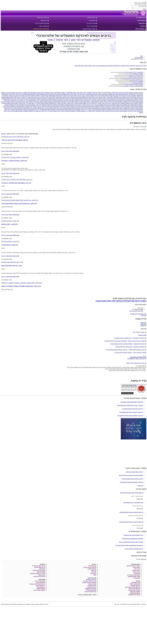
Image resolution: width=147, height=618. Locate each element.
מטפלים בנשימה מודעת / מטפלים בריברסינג (131, 106)
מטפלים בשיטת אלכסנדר (119, 97)
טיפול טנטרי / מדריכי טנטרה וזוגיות (134, 72)
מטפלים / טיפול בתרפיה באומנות (119, 108)
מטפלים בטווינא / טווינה (88, 95)
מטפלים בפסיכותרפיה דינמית (135, 102)
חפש (144, 9)
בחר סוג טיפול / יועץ (138, 65)
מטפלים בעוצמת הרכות (123, 103)
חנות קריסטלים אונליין (7, 604)
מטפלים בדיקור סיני (131, 95)
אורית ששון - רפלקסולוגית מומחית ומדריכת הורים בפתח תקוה (130, 415)
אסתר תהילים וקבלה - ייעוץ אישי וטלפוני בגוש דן (133, 502)
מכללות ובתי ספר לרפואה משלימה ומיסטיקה (73, 108)
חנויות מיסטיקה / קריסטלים (136, 75)
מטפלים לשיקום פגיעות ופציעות (90, 106)
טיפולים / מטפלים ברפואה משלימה (134, 84)
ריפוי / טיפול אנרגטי (27, 108)
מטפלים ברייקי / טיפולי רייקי (24, 100)
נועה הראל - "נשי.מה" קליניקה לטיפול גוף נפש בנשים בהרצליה (130, 405)
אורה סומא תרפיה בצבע (58, 98)
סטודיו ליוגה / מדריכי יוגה (45, 97)
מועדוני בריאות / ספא (39, 106)
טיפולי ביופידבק (92, 98)
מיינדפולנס (54, 109)
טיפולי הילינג (21, 95)
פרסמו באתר (123, 604)
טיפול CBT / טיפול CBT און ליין (109, 92)
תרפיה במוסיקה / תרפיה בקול (135, 108)
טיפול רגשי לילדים (96, 92)
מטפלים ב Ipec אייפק (46, 98)
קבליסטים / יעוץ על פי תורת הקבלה (82, 94)
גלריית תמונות (142, 314)
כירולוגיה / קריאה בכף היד (80, 105)
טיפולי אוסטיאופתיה (53, 95)
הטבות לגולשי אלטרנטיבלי (102, 111)
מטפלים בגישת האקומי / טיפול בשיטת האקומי (23, 109)
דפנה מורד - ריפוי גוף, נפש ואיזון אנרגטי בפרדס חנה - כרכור (131, 542)
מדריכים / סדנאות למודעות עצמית (99, 102)
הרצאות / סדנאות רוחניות (136, 103)
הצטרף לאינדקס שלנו (86, 65)
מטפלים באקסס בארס (62, 109)
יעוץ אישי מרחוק (113, 102)
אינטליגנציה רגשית (111, 98)
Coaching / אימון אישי (137, 81)
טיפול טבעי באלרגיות (27, 94)
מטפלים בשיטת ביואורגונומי (92, 108)
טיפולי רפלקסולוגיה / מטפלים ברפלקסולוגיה (65, 92)
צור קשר (116, 604)
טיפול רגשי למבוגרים (39, 111)
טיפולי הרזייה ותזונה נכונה (118, 95)
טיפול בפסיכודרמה (132, 105)
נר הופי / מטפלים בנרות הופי (32, 105)
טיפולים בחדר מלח (57, 97)
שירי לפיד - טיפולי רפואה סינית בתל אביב (134, 472)
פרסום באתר (101, 65)
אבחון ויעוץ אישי (90, 97)
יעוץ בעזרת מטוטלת (80, 100)
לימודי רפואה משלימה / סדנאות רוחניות (63, 94)
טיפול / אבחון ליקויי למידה (133, 97)
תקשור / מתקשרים (65, 102)
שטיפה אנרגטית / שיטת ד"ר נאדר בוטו (133, 86)
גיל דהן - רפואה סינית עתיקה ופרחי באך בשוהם (133, 535)
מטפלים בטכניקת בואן (80, 97)
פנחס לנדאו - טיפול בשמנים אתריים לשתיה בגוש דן (132, 538)
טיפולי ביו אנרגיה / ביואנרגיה (18, 98)
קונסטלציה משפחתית (28, 111)
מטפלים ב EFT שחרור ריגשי (33, 98)
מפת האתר (77, 65)
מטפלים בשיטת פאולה (121, 105)
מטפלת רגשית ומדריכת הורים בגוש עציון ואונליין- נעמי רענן (131, 475)
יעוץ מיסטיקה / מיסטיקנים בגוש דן (122, 338)
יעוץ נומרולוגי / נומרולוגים (10, 100)
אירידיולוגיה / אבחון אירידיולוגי (14, 94)
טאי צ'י (16, 95)
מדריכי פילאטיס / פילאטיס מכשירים (24, 106)
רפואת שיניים (36, 604)
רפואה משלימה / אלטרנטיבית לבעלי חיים (109, 106)
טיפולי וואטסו (9, 97)
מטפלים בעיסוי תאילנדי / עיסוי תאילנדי (77, 103)
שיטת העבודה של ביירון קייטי (52, 111)
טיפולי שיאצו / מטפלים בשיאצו (36, 92)
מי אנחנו (143, 604)
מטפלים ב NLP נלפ (138, 74)
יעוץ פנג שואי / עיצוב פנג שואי (18, 103)
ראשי (145, 65)
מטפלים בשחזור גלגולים (137, 109)
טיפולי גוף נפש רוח (101, 98)
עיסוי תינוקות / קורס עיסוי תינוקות (95, 103)
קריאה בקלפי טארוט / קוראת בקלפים (133, 78)
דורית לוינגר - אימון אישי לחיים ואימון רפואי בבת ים (132, 408)
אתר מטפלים (16, 604)
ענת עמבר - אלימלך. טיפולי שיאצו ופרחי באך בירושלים (131, 492)
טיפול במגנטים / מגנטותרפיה (107, 100)
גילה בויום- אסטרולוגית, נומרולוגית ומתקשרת (134, 548)
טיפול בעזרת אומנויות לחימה (56, 100)
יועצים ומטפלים (142, 335)
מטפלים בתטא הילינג (104, 108)
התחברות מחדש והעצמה (81, 98)
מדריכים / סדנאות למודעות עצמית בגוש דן (116, 349)
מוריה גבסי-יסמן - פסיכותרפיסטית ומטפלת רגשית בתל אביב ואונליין (129, 545)
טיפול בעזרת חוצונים (69, 100)
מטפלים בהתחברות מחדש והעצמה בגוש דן (121, 344)
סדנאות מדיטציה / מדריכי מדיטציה (13, 108)
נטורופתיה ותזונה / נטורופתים (99, 94)
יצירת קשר (95, 65)
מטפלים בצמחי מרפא (41, 102)
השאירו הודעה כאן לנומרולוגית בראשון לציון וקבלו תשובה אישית (121, 301)
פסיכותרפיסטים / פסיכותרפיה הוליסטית (62, 105)
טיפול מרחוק (121, 92)
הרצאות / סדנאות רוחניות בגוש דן (123, 352)
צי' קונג (16, 105)
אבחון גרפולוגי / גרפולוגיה (41, 95)
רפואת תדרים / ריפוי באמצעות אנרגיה (42, 108)
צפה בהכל (143, 315)
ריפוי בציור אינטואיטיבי (46, 105)
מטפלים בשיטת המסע (74, 109)
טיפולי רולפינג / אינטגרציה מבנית (124, 98)
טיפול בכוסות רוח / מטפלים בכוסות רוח (85, 111)
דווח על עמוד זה (134, 314)
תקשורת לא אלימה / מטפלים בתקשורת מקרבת (57, 106)
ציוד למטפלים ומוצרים (123, 111)
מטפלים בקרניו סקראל (109, 105)
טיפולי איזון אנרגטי (70, 98)
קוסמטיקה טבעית (9, 105)
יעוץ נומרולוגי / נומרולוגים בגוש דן (123, 346)
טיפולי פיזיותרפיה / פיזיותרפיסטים (57, 103)
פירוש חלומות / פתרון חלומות (123, 109)
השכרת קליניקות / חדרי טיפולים (40, 100)
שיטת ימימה (49, 94)
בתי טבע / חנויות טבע (33, 97)
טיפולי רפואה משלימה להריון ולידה (103, 95)
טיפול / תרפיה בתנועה (68, 97)
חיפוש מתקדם (108, 65)
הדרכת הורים (7, 109)
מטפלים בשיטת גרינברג (9, 106)
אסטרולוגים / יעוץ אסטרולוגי (114, 94)
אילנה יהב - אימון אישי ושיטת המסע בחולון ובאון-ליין (132, 478)
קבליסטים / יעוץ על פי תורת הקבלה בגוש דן (115, 341)
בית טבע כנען (140, 485)
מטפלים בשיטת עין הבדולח (67, 111)
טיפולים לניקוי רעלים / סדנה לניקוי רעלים (11, 102)
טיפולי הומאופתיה (48, 92)
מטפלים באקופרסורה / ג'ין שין (43, 109)
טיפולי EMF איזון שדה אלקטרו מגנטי (124, 100)
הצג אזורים (115, 65)
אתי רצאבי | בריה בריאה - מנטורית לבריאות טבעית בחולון (131, 412)
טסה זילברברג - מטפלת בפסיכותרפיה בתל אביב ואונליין (131, 402)
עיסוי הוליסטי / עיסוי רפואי (136, 80)
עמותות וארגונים (113, 111)
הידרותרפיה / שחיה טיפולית (136, 77)
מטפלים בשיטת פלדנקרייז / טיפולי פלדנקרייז (37, 103)
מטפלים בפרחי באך (138, 83)
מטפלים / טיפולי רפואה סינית (83, 92)
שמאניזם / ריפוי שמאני (76, 106)
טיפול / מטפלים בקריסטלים (108, 109)
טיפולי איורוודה (63, 95)
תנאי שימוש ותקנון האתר (133, 604)
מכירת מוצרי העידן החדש (136, 111)
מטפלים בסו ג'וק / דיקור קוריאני (95, 105)
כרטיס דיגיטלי (133, 311)
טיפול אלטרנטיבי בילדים (39, 94)
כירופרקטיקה (21, 105)
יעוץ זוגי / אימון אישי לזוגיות (74, 95)
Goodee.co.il (29, 604)
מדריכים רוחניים (57, 108)
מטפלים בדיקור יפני (30, 95)
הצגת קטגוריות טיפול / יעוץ (126, 65)
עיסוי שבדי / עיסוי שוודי (111, 103)
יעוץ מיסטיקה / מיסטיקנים (129, 94)
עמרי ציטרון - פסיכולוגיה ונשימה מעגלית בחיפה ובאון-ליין (131, 482)
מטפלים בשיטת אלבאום (54, 102)
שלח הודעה (140, 311)
